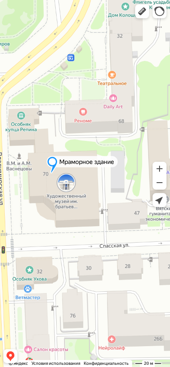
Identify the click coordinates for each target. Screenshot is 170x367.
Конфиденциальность (106, 363)
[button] (142, 11)
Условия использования (55, 363)
